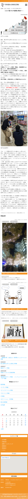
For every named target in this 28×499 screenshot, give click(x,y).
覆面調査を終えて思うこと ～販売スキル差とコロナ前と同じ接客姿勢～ (14, 341)
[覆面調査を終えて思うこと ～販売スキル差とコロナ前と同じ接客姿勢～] (14, 338)
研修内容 (4, 441)
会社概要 (4, 439)
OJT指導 (3, 405)
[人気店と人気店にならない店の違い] (14, 271)
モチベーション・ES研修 (7, 399)
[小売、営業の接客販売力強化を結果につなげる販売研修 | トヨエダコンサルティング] (10, 4)
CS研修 (2, 396)
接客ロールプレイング (7, 443)
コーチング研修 (4, 387)
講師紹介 (4, 446)
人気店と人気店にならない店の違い (9, 273)
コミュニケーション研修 (7, 390)
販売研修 (3, 384)
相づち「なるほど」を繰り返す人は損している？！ (13, 309)
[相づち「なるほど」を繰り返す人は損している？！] (15, 306)
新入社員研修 (4, 402)
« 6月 (2, 428)
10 (6, 420)
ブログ (3, 450)
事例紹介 (4, 448)
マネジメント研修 (5, 393)
